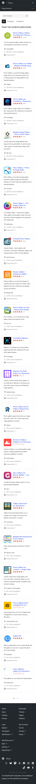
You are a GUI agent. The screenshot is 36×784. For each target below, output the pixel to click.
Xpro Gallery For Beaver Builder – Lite (21, 474)
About (4, 709)
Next (21, 698)
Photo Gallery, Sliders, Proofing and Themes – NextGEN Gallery (22, 34)
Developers (6, 731)
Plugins (21, 715)
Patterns (22, 718)
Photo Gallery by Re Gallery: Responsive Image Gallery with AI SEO (21, 408)
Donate (22, 731)
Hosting (4, 715)
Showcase (22, 709)
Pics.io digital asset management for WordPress (20, 604)
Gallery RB (17, 636)
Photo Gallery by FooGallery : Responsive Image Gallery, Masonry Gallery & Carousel (22, 100)
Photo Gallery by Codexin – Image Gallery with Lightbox (22, 568)
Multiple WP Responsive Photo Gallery (22, 538)
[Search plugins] (27, 16)
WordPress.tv (7, 734)
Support (4, 728)
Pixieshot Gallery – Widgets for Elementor (22, 441)
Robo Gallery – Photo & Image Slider (21, 169)
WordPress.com (8, 740)
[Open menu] (33, 3)
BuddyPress (7, 750)
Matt (4, 744)
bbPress (5, 747)
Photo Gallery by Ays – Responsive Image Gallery (21, 308)
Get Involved (23, 724)
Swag (22, 734)
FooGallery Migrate (20, 338)
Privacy (4, 718)
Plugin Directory (7, 8)
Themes (21, 712)
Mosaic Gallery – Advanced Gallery (20, 273)
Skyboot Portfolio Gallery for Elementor (21, 372)
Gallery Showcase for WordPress (20, 505)
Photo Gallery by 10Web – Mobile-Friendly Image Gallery (22, 65)
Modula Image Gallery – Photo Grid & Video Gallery (21, 133)
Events (21, 728)
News (4, 712)
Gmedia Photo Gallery (21, 239)
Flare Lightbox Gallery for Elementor (21, 670)
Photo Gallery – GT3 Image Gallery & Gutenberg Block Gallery (22, 204)
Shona (8, 759)
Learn (4, 724)
